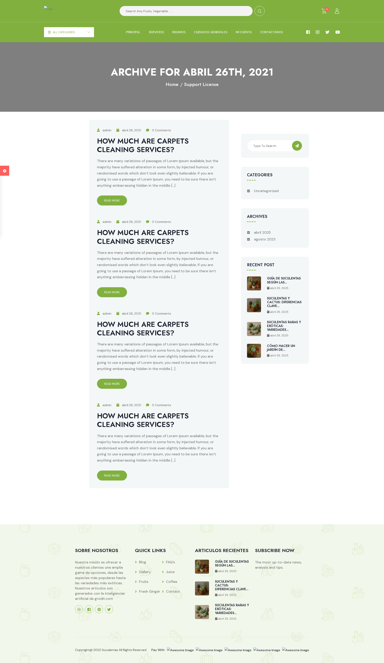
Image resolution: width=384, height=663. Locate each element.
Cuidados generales (210, 32)
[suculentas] (48, 11)
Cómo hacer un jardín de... (281, 348)
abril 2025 (262, 232)
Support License (201, 84)
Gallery (145, 571)
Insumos (179, 32)
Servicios (156, 32)
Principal (133, 32)
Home (172, 84)
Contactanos (271, 32)
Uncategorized (266, 190)
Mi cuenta (244, 32)
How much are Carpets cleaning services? (143, 145)
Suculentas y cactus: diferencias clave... (284, 302)
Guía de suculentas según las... (284, 280)
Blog (142, 562)
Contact (173, 591)
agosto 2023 (265, 239)
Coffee (171, 581)
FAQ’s (170, 562)
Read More (112, 200)
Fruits (143, 581)
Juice (170, 571)
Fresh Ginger (149, 591)
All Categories (64, 32)
